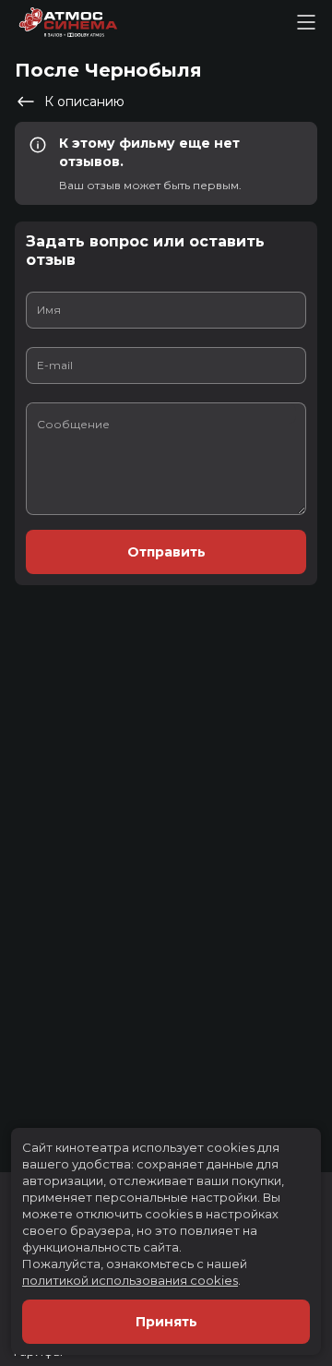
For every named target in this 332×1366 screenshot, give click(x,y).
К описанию (84, 101)
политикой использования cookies (130, 1280)
